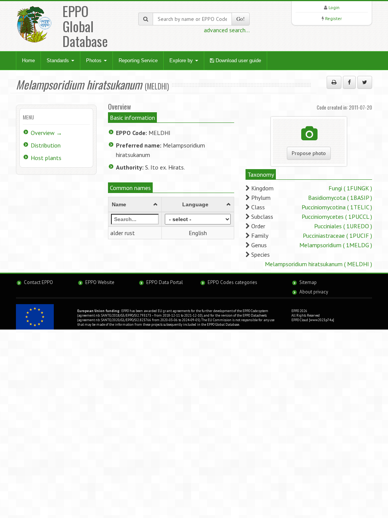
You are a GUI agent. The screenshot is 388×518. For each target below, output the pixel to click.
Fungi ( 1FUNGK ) (350, 188)
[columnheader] (134, 204)
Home (28, 60)
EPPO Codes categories (232, 282)
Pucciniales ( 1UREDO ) (343, 226)
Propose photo (309, 153)
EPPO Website (99, 282)
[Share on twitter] (364, 82)
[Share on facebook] (349, 82)
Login (334, 7)
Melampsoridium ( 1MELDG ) (335, 245)
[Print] (334, 82)
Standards (58, 60)
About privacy (313, 292)
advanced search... (227, 30)
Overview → (46, 133)
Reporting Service (138, 60)
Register (333, 18)
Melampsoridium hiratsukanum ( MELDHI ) (318, 264)
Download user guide (237, 60)
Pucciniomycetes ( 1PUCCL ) (337, 216)
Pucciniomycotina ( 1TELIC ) (337, 207)
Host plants (46, 158)
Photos (94, 60)
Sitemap (308, 282)
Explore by (181, 60)
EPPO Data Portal (164, 282)
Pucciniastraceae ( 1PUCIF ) (337, 235)
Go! (240, 18)
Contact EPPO (38, 282)
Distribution (46, 145)
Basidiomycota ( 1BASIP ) (340, 197)
